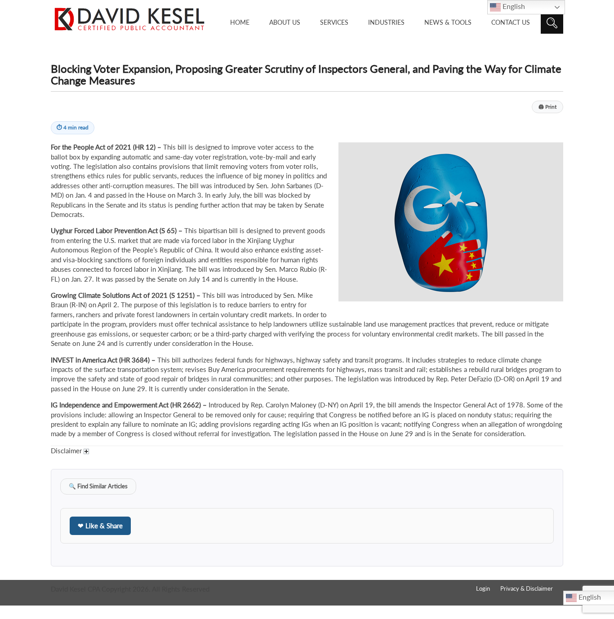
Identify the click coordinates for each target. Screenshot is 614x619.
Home (239, 22)
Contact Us (510, 22)
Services (334, 22)
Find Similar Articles (98, 486)
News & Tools (448, 22)
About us (284, 22)
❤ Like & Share (100, 526)
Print (547, 106)
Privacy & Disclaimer (526, 588)
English (513, 6)
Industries (386, 22)
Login (483, 588)
